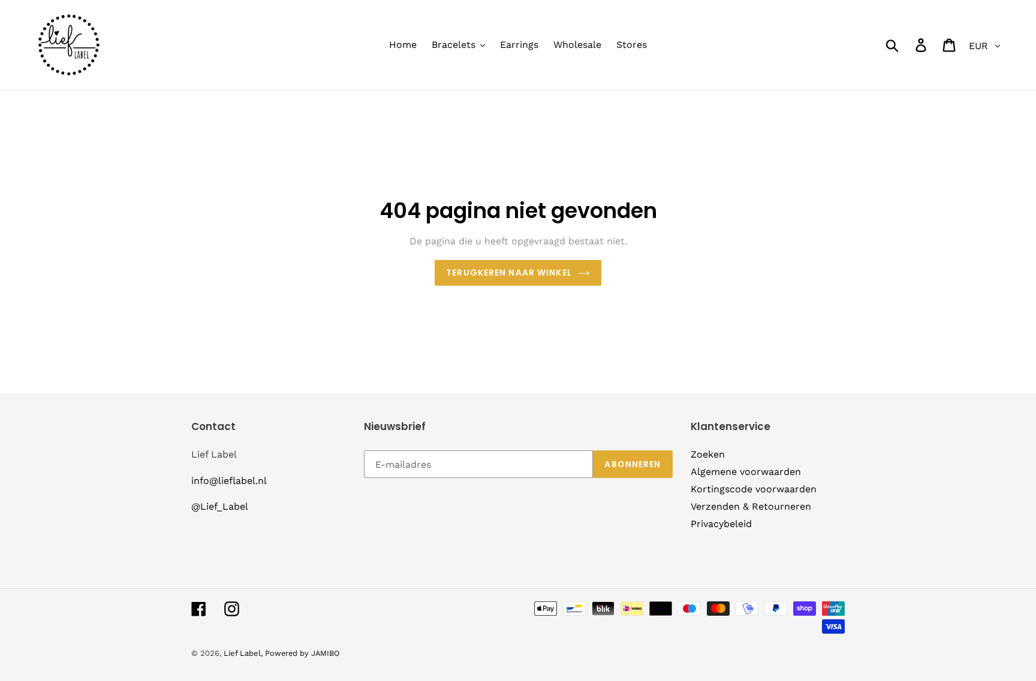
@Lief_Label (219, 506)
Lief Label (242, 653)
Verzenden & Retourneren (751, 506)
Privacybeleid (721, 523)
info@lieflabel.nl (229, 480)
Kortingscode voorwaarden (754, 489)
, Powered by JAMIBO (300, 653)
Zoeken (708, 454)
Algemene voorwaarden (746, 471)
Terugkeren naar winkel (509, 273)
